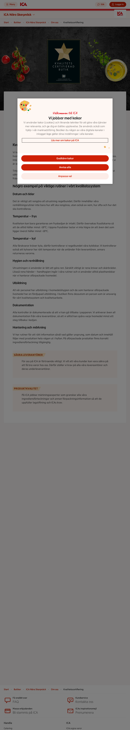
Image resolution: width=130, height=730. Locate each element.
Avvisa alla (65, 167)
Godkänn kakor (65, 158)
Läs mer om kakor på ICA (65, 140)
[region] (65, 141)
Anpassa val (65, 176)
